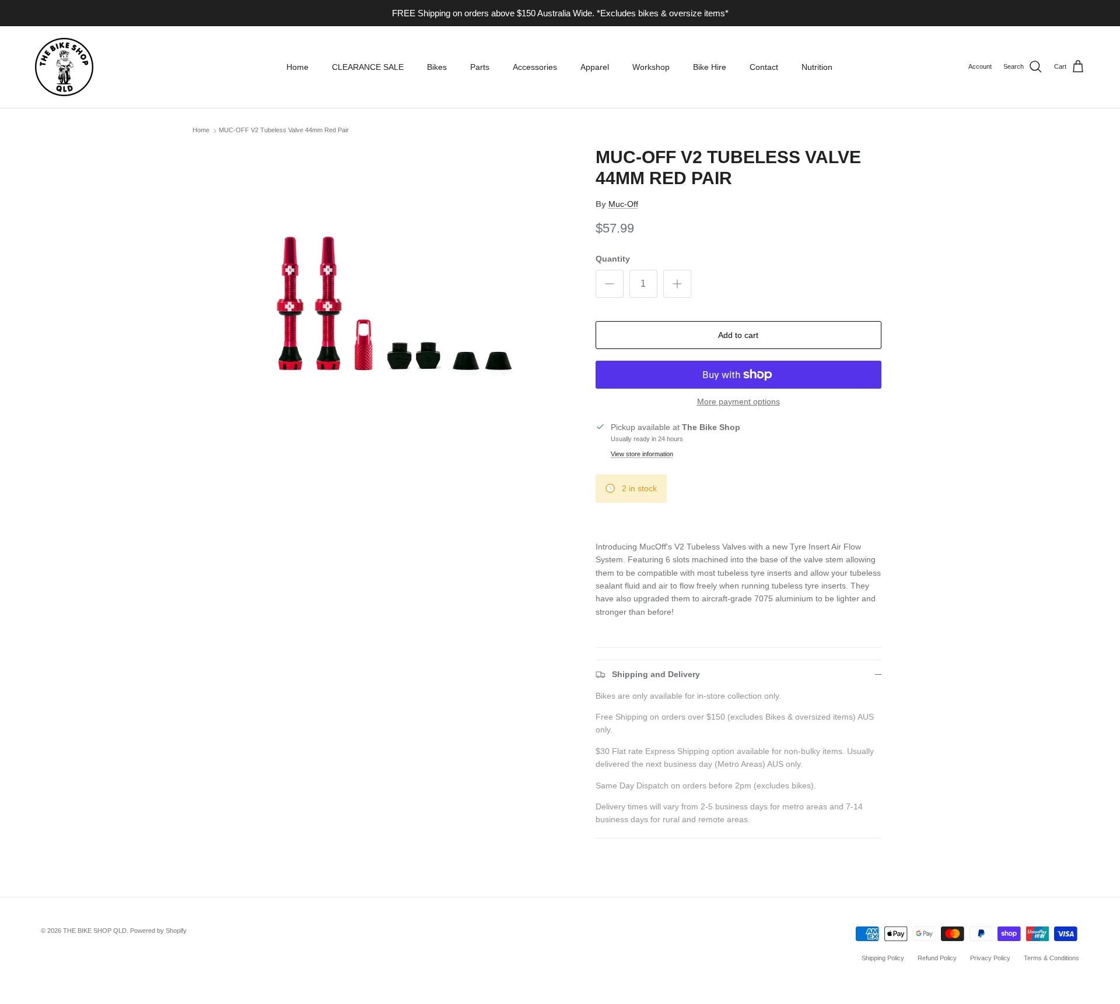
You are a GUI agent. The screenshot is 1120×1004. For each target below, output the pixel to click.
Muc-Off (623, 204)
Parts (479, 67)
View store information (642, 453)
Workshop (651, 67)
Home (297, 67)
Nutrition (817, 67)
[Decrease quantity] (610, 284)
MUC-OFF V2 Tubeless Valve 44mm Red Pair (284, 130)
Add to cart (738, 335)
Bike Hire (709, 67)
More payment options (738, 401)
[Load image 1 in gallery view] (404, 312)
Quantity (613, 258)
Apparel (594, 67)
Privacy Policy (990, 957)
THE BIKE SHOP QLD (95, 930)
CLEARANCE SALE (368, 67)
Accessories (535, 67)
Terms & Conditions (1051, 957)
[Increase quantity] (677, 284)
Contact (764, 67)
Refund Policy (937, 957)
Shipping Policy (883, 957)
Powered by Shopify (158, 930)
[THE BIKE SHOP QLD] (64, 67)
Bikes (437, 67)
